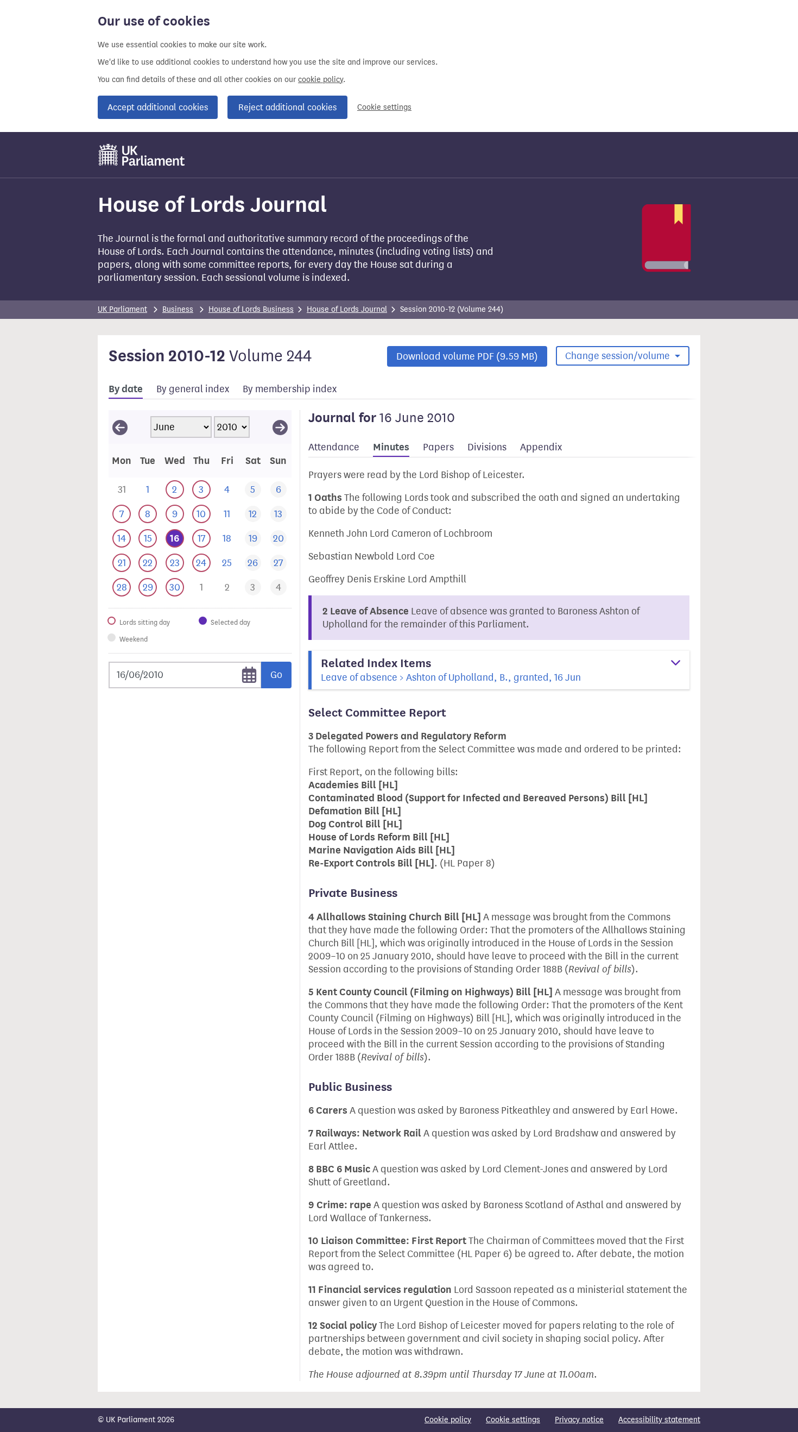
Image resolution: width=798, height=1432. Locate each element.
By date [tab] (126, 389)
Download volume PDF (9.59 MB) (467, 356)
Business (177, 309)
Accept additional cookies (157, 107)
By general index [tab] (192, 389)
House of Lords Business (251, 309)
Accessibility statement (659, 1419)
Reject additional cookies (287, 107)
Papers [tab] (438, 447)
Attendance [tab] (333, 447)
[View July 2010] (280, 427)
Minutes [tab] (391, 447)
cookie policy (320, 79)
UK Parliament (122, 309)
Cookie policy (448, 1419)
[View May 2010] (120, 427)
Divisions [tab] (486, 447)
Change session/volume (618, 356)
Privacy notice (579, 1419)
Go (276, 675)
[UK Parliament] (142, 155)
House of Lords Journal (347, 309)
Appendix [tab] (541, 447)
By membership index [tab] (290, 389)
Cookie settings (384, 107)
